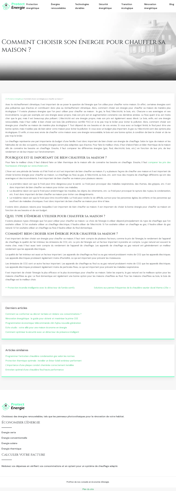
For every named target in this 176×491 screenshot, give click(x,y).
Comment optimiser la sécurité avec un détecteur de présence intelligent (42, 332)
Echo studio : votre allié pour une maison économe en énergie (36, 327)
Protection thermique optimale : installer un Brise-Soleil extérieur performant (43, 360)
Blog (171, 4)
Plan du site (88, 489)
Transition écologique (127, 6)
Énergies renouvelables (58, 6)
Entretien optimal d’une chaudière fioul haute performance (34, 369)
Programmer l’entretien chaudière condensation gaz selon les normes (40, 356)
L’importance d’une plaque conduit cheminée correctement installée (39, 365)
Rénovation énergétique (150, 6)
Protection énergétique (32, 6)
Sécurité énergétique (105, 6)
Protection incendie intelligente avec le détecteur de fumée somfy (41, 287)
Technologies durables (82, 6)
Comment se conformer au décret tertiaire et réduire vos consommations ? (43, 314)
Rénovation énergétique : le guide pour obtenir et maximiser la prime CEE (41, 318)
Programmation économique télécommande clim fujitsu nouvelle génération (43, 323)
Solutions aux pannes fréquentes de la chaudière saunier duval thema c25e (131, 287)
